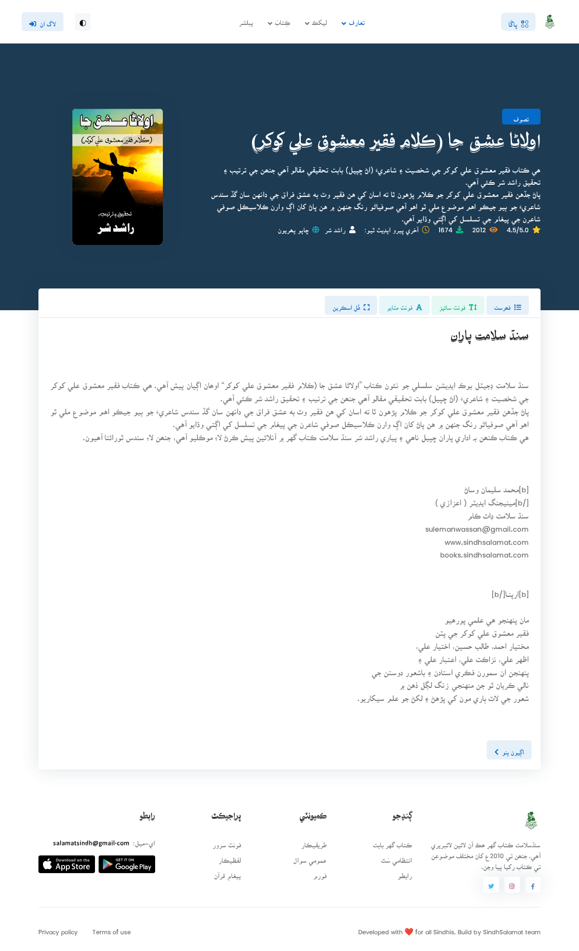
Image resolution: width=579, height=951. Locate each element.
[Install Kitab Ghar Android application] (127, 861)
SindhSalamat (503, 929)
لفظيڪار (229, 857)
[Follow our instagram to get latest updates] (512, 885)
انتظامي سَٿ (396, 857)
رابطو (405, 873)
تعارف (357, 20)
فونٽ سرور (227, 842)
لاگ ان (48, 21)
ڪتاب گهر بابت (392, 842)
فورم (320, 873)
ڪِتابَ (282, 20)
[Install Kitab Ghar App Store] (66, 861)
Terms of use (111, 929)
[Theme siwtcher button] (82, 21)
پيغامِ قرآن (227, 873)
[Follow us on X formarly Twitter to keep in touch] (490, 885)
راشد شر (335, 227)
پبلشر (246, 20)
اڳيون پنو (513, 749)
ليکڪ (319, 20)
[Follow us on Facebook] (533, 885)
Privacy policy (58, 929)
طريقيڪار (314, 842)
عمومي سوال (310, 857)
